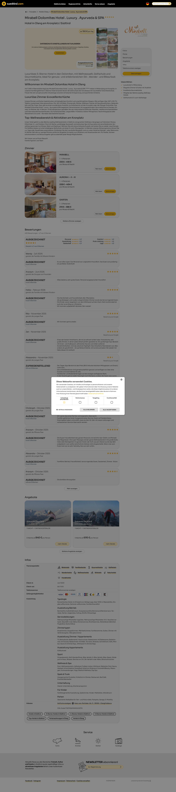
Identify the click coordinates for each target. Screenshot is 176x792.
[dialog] (88, 396)
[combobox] (121, 379)
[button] (64, 410)
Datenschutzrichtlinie (95, 393)
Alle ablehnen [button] (89, 409)
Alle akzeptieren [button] (109, 409)
